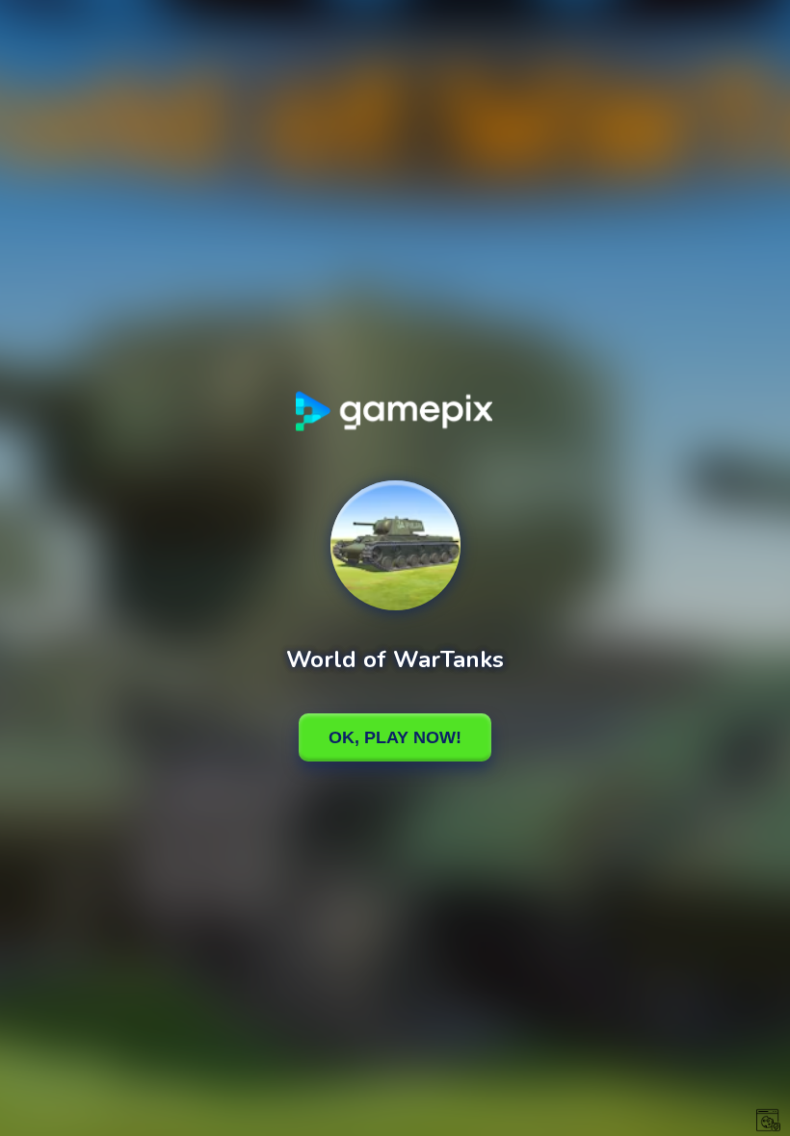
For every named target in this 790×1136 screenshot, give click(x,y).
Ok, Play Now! (395, 737)
